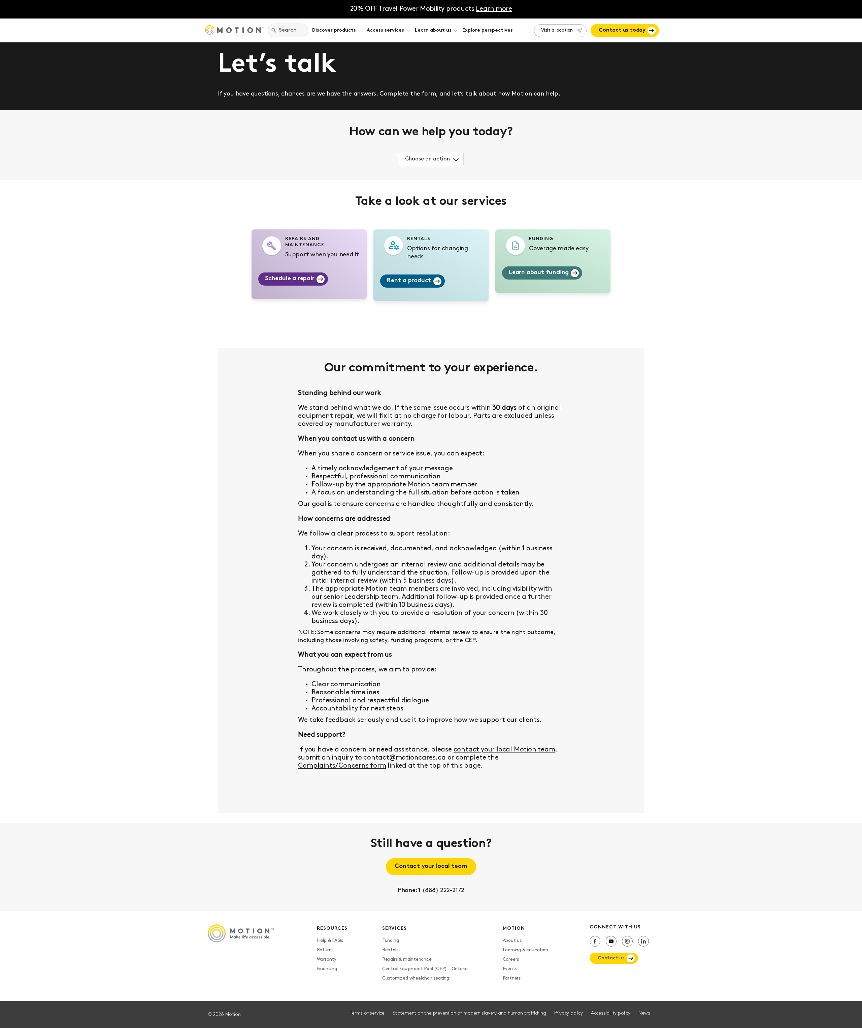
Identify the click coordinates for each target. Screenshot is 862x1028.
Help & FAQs (330, 940)
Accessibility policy (610, 1013)
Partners (512, 978)
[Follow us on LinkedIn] (643, 941)
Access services (385, 30)
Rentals (390, 950)
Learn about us (433, 30)
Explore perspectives (487, 30)
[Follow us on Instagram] (627, 941)
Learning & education (525, 950)
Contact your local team (431, 867)
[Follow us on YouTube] (611, 941)
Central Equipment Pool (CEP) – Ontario (425, 968)
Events (510, 968)
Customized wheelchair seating (415, 978)
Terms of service (367, 1013)
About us (512, 940)
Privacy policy (568, 1013)
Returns (325, 950)
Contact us (611, 958)
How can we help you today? (431, 132)
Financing (327, 968)
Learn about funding (539, 273)
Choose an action (427, 159)
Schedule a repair (289, 279)
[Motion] (234, 30)
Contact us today (622, 30)
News (644, 1013)
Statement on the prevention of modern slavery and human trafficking (469, 1013)
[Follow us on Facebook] (595, 941)
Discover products (334, 30)
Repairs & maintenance (407, 959)
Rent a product (409, 281)
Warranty (326, 959)
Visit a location (557, 30)
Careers (511, 959)
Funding (390, 940)
